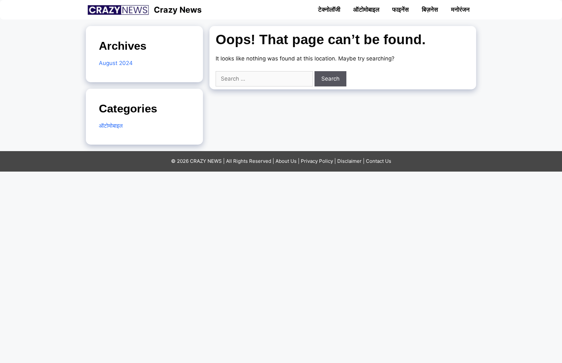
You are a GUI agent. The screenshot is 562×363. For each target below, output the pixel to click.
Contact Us (378, 161)
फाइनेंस (400, 9)
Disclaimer (349, 161)
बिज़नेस (430, 9)
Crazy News (178, 10)
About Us (286, 161)
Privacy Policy (317, 161)
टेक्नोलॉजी (329, 9)
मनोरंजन (460, 9)
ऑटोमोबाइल (366, 9)
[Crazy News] (120, 9)
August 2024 (116, 63)
